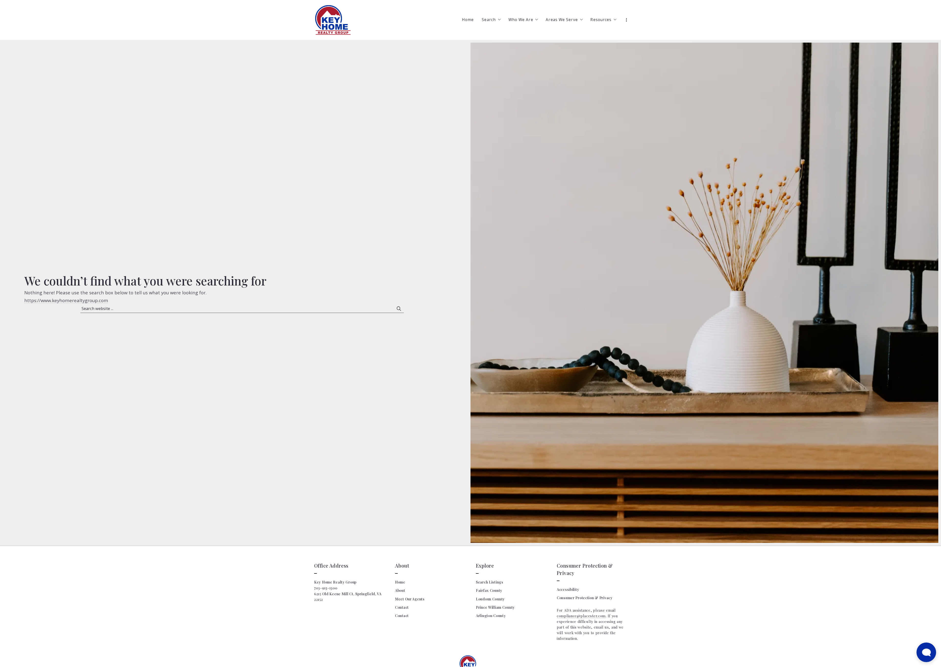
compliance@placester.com (581, 616)
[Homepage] (333, 20)
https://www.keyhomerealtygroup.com (66, 300)
